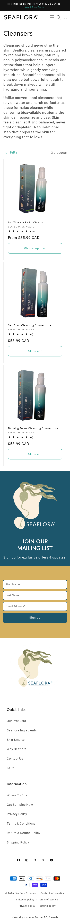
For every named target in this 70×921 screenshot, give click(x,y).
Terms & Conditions (21, 823)
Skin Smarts (16, 739)
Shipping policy (25, 899)
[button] (52, 17)
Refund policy (47, 906)
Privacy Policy (17, 814)
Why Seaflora (16, 749)
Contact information (52, 893)
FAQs (10, 768)
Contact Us (15, 758)
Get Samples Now (20, 804)
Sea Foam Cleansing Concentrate (29, 325)
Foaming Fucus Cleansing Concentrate (33, 428)
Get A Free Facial (35, 7)
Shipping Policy (18, 842)
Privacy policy (27, 906)
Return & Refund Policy (23, 833)
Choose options (35, 248)
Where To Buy (17, 795)
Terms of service (48, 899)
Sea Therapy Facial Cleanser (26, 222)
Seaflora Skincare (25, 893)
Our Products (16, 721)
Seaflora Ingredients (22, 730)
